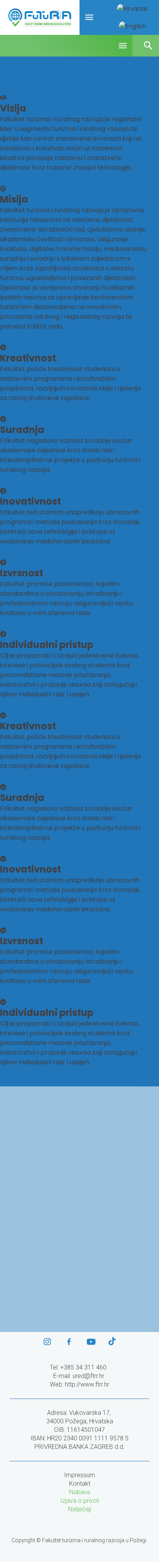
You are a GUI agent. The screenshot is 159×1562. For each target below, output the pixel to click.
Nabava (79, 1492)
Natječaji (79, 1509)
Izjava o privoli (79, 1500)
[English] (132, 26)
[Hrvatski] (132, 8)
